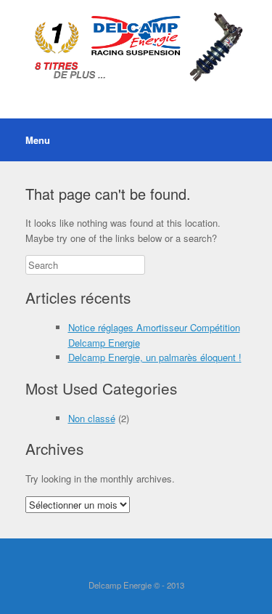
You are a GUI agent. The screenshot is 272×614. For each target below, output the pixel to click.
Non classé (91, 418)
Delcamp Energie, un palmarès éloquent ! (155, 357)
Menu (37, 140)
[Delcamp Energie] (136, 48)
